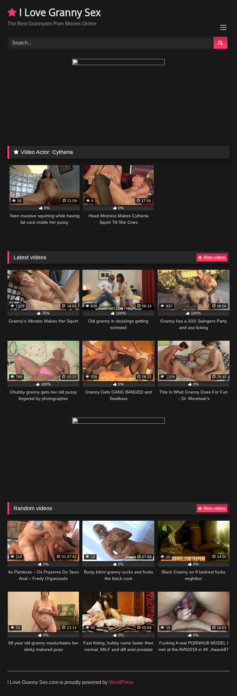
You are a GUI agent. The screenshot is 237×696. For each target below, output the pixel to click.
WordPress (121, 682)
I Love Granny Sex (59, 12)
